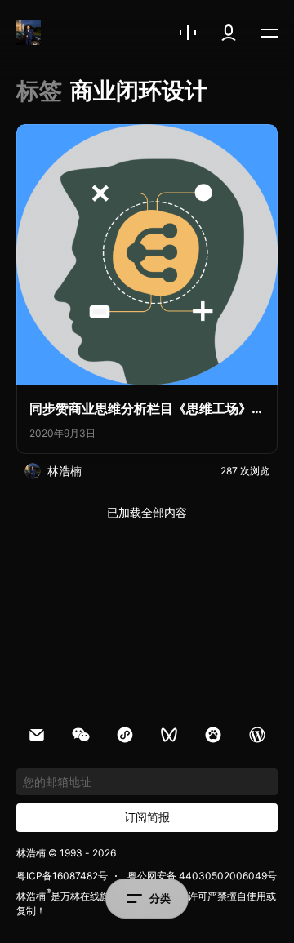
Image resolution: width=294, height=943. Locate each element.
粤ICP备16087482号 (62, 876)
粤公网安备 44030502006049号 (202, 876)
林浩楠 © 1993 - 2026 (66, 853)
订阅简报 (147, 817)
